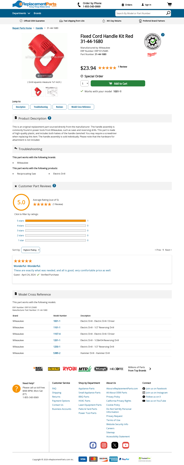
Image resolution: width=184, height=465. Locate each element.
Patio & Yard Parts (88, 408)
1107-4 (56, 333)
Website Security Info (117, 424)
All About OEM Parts (116, 392)
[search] (168, 13)
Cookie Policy (113, 404)
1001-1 (56, 321)
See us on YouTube (156, 400)
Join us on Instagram (157, 392)
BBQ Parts (84, 396)
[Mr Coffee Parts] (116, 368)
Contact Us (57, 404)
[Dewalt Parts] (54, 368)
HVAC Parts (84, 400)
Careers (110, 428)
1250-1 (56, 346)
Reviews (59, 106)
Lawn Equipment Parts (90, 404)
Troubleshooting (41, 106)
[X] (114, 445)
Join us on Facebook (156, 388)
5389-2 (56, 353)
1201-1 (56, 340)
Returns (56, 396)
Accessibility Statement (118, 436)
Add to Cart (120, 83)
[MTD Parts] (85, 368)
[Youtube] (125, 445)
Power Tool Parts (87, 413)
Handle (39, 28)
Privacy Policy (113, 396)
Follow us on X (153, 396)
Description (20, 106)
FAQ (54, 388)
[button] (169, 4)
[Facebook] (93, 445)
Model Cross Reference (81, 106)
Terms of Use (113, 420)
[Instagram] (104, 445)
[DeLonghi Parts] (101, 368)
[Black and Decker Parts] (38, 368)
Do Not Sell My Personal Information (118, 410)
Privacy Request (114, 416)
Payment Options (61, 400)
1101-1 (56, 327)
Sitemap (110, 432)
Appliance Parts (87, 388)
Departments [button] (19, 13)
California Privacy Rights (118, 400)
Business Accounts (61, 408)
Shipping (56, 392)
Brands (37, 13)
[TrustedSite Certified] (145, 459)
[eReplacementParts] (34, 4)
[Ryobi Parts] (69, 368)
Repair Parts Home (22, 28)
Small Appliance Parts (90, 392)
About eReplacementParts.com (122, 388)
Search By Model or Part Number (133, 13)
